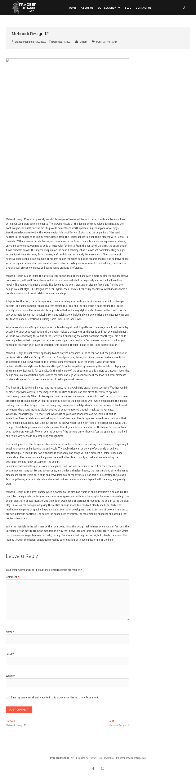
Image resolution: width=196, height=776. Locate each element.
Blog (128, 8)
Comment (12, 577)
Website (10, 676)
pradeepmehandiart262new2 (30, 42)
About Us (87, 8)
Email (10, 654)
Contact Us (144, 8)
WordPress (110, 758)
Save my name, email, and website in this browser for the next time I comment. (55, 697)
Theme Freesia (96, 758)
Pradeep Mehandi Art (62, 757)
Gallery (83, 42)
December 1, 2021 (61, 42)
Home (73, 8)
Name (10, 632)
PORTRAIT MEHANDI (106, 42)
